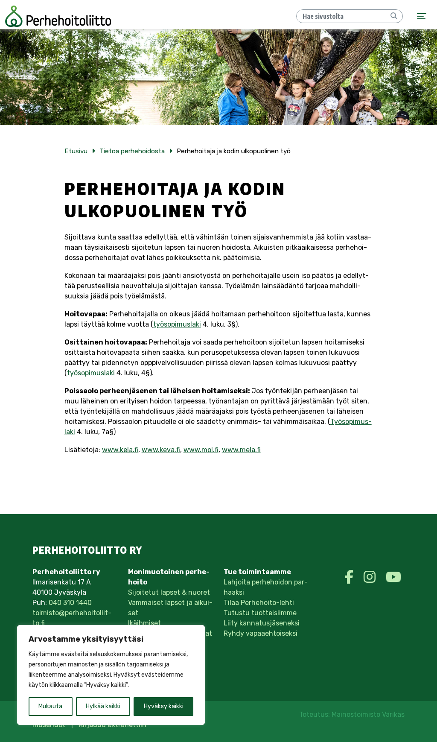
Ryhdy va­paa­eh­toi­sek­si (260, 633)
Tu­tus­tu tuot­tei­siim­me (260, 613)
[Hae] (393, 16)
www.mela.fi (241, 450)
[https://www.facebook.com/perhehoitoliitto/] (351, 577)
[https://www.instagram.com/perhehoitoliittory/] (371, 577)
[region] (111, 675)
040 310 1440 (70, 603)
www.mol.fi (201, 450)
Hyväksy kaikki (164, 706)
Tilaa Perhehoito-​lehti (259, 603)
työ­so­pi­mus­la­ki (177, 324)
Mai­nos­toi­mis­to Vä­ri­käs (368, 714)
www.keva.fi (161, 450)
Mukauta (50, 706)
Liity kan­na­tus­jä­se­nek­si (262, 623)
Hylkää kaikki (103, 706)
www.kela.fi (120, 450)
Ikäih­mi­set (144, 623)
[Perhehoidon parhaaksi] (58, 16)
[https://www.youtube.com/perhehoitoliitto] (393, 577)
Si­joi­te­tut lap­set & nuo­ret (169, 592)
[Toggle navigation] (421, 16)
